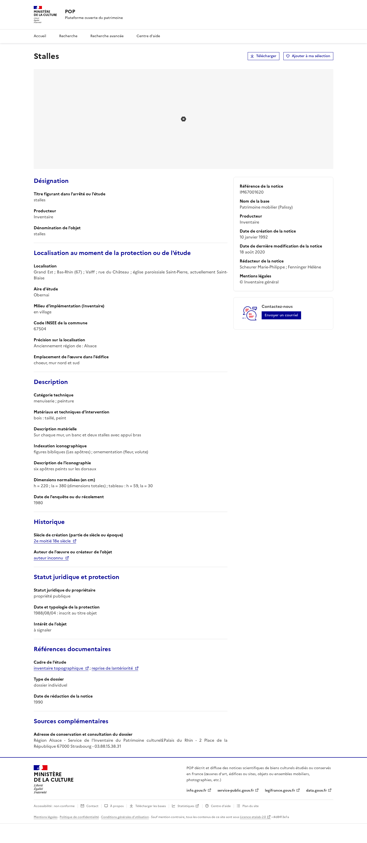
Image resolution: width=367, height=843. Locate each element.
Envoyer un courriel (281, 315)
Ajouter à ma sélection (311, 56)
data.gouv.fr (316, 790)
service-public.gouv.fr (235, 790)
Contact (92, 806)
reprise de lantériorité (112, 668)
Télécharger (266, 56)
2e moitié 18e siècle (52, 541)
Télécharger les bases (150, 806)
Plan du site (250, 806)
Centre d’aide (221, 806)
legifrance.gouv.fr (280, 790)
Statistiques (186, 806)
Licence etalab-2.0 (253, 817)
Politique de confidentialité (79, 817)
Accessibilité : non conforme (54, 806)
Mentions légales (45, 817)
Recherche (68, 36)
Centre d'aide (148, 36)
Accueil (40, 36)
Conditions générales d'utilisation (125, 817)
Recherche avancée (107, 36)
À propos (117, 806)
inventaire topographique (58, 668)
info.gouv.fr (196, 790)
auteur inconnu (48, 558)
